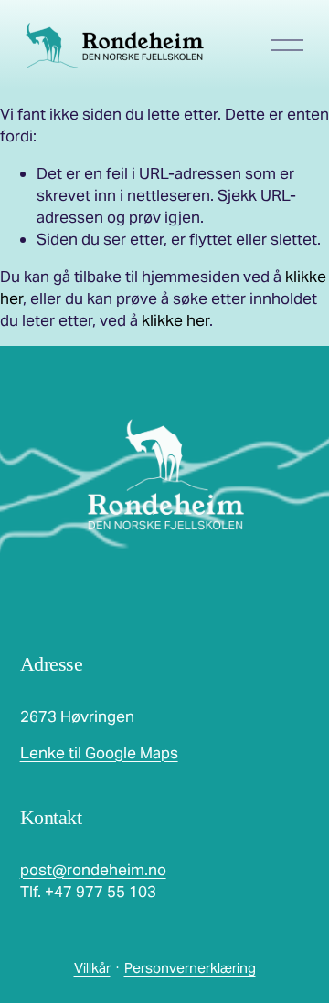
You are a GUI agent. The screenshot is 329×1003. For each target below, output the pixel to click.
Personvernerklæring (190, 968)
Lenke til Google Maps (99, 753)
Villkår (92, 968)
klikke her (175, 320)
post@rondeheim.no (93, 870)
